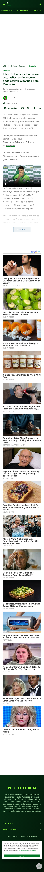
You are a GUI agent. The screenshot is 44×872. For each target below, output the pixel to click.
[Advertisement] (22, 39)
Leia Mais (22, 230)
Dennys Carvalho (14, 98)
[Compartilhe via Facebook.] (22, 108)
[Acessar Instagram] (19, 788)
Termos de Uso (12, 836)
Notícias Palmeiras (18, 66)
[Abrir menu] (4, 4)
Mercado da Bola (23, 11)
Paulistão (32, 66)
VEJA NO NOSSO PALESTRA (16, 152)
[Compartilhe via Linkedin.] (39, 108)
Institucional (10, 829)
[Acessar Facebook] (24, 788)
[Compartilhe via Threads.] (28, 108)
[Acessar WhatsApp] (9, 788)
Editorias (8, 823)
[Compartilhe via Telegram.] (34, 108)
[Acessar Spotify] (34, 788)
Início (5, 66)
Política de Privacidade (29, 836)
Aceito (22, 856)
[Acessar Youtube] (29, 788)
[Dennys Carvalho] (5, 98)
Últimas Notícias (7, 11)
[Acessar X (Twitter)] (14, 788)
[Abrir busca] (39, 3)
